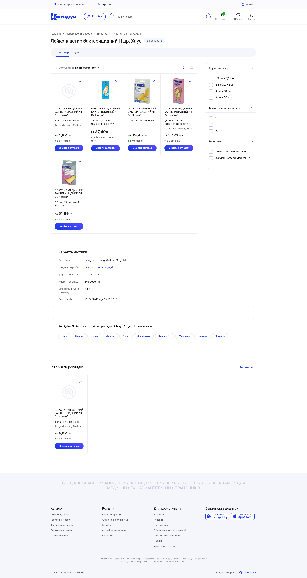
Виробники (108, 525)
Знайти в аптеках (69, 148)
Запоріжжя (143, 336)
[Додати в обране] (80, 80)
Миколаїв (184, 336)
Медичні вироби (59, 535)
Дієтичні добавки (60, 514)
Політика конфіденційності (168, 535)
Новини (158, 540)
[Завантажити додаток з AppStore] (243, 516)
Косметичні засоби (61, 519)
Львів (126, 336)
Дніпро (110, 336)
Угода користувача (164, 546)
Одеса (94, 336)
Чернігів (220, 336)
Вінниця (202, 336)
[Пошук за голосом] (207, 16)
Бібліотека (107, 535)
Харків (79, 336)
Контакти (159, 514)
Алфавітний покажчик (114, 530)
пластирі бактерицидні (99, 267)
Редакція (159, 519)
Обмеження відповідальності (170, 530)
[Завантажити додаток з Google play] (217, 516)
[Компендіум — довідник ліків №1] (63, 16)
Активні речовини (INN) (115, 519)
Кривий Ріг (164, 336)
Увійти (249, 4)
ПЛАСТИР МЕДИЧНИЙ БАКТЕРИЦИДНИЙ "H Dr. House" (69, 112)
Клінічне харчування (62, 525)
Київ (64, 336)
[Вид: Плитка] (184, 67)
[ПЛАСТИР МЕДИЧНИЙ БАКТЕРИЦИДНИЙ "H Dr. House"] (69, 90)
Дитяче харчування (61, 530)
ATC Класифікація (112, 514)
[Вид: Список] (191, 67)
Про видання (161, 525)
